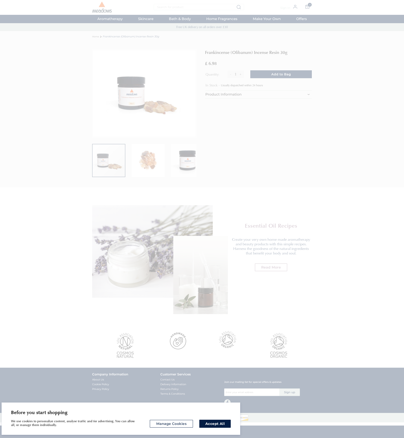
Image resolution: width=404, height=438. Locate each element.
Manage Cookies (171, 424)
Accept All (215, 424)
